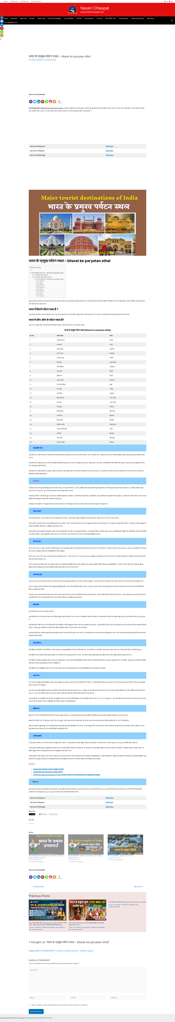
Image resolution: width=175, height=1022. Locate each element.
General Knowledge (54, 18)
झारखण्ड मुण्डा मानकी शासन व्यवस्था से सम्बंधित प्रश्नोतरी (48, 769)
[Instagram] (170, 2)
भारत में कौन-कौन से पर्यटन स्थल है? (42, 277)
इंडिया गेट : (41, 294)
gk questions (60, 927)
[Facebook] (165, 2)
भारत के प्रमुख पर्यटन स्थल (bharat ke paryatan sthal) (50, 279)
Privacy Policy (36, 1)
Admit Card (41, 18)
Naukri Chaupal (95, 8)
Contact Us (24, 1)
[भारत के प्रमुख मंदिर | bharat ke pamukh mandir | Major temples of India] (87, 844)
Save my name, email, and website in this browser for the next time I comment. (59, 1005)
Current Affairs (69, 18)
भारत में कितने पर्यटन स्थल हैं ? (41, 275)
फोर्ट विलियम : (41, 291)
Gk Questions (89, 18)
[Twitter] (167, 2)
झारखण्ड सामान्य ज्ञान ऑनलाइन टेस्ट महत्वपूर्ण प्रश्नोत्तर (48, 772)
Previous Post (37, 887)
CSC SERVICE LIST (10, 22)
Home (6, 1)
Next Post (139, 887)
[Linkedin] (38, 99)
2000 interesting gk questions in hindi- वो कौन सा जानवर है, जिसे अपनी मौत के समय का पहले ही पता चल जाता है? (66, 775)
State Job (23, 18)
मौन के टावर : (41, 286)
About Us (14, 1)
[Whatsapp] (46, 99)
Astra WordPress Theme (43, 1018)
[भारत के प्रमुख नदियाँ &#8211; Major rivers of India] (126, 844)
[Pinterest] (42, 99)
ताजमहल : (41, 282)
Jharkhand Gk (123, 18)
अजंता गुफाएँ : (42, 296)
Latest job (14, 18)
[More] (54, 99)
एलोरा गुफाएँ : (41, 284)
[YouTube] (172, 2)
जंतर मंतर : (41, 292)
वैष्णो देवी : (41, 289)
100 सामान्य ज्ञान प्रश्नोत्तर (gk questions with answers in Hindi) (127, 902)
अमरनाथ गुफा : (42, 287)
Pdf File (79, 18)
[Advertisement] (87, 39)
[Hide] (1, 39)
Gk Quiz (99, 18)
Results (31, 18)
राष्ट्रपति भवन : (42, 281)
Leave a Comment (35, 927)
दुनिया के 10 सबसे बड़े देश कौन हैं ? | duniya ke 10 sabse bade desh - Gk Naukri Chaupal (64, 951)
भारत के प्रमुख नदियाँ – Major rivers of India (120, 855)
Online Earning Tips (137, 18)
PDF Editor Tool (110, 18)
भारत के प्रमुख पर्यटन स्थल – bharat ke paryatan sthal (47, 273)
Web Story (150, 18)
